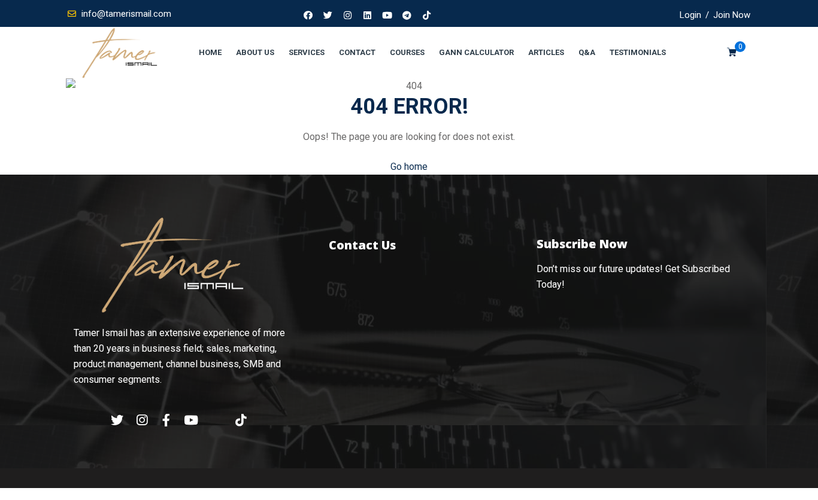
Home (210, 52)
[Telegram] (407, 15)
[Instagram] (348, 15)
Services (307, 52)
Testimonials (638, 52)
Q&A (586, 52)
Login (690, 15)
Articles (546, 52)
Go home (409, 166)
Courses (407, 52)
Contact (357, 52)
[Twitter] (328, 15)
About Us (255, 52)
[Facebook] (308, 15)
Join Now (731, 15)
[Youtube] (387, 15)
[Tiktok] (427, 15)
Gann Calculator (476, 52)
